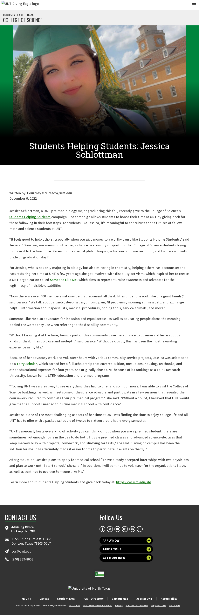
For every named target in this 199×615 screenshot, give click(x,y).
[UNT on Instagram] (125, 529)
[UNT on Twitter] (110, 529)
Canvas (44, 598)
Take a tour (112, 549)
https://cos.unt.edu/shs (133, 482)
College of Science (23, 20)
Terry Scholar (27, 363)
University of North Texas (18, 15)
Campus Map (120, 598)
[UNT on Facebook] (102, 529)
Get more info (114, 558)
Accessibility (169, 598)
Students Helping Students (30, 217)
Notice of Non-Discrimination (97, 605)
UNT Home (174, 605)
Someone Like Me (63, 279)
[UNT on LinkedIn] (132, 529)
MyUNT (26, 598)
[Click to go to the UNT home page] (20, 5)
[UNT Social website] (140, 529)
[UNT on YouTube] (117, 529)
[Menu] (194, 5)
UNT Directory (94, 598)
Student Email (66, 598)
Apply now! (111, 540)
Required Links (158, 605)
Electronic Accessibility (137, 605)
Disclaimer (74, 605)
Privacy (119, 605)
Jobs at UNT (144, 598)
